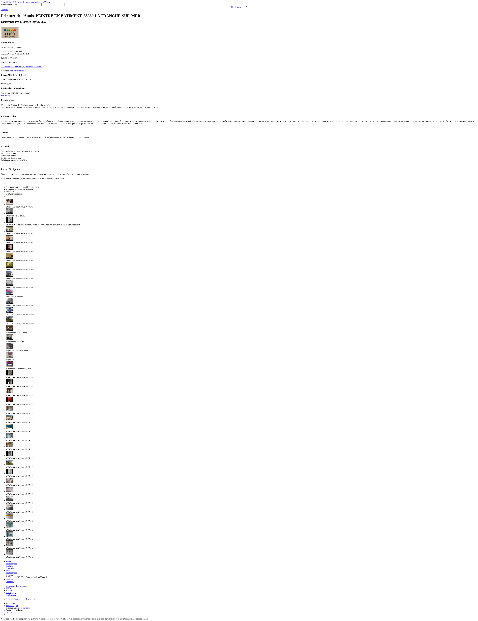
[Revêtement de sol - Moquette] (9, 366)
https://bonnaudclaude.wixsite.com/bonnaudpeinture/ (21, 66)
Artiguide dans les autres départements (21, 599)
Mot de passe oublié (239, 7)
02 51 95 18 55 (12, 612)
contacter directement (17, 71)
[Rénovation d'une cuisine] (9, 330)
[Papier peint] (9, 357)
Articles (9, 590)
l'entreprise (10, 567)
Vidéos (8, 588)
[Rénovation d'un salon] (9, 339)
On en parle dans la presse (16, 586)
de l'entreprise (11, 562)
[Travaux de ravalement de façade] (9, 312)
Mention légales (12, 606)
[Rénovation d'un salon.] (9, 213)
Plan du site (10, 603)
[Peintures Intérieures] (9, 294)
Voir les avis (6, 95)
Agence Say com (23, 608)
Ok (147, 619)
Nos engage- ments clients (11, 594)
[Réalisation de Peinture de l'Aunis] (9, 204)
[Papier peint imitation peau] (9, 348)
